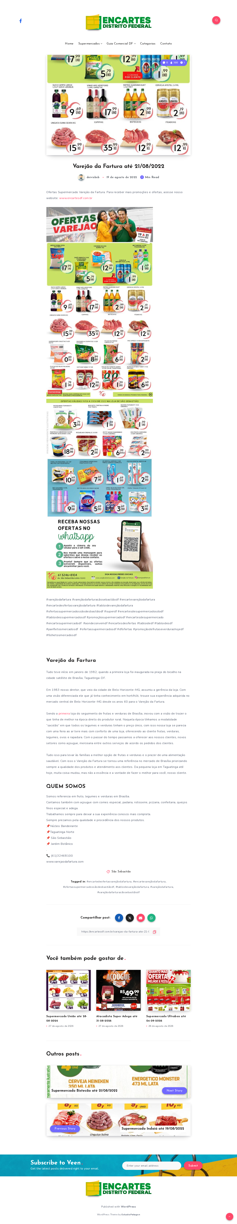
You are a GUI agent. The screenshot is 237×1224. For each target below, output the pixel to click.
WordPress (128, 1206)
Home (69, 43)
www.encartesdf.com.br (75, 198)
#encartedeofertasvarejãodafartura (109, 881)
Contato (166, 43)
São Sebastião (121, 871)
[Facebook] (20, 21)
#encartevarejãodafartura (149, 881)
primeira (64, 714)
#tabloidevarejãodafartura (132, 887)
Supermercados (89, 43)
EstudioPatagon (130, 1214)
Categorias (147, 43)
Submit (193, 1166)
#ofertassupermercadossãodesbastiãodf (88, 887)
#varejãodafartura (161, 887)
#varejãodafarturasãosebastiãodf (118, 892)
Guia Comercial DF (120, 43)
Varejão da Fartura (71, 660)
